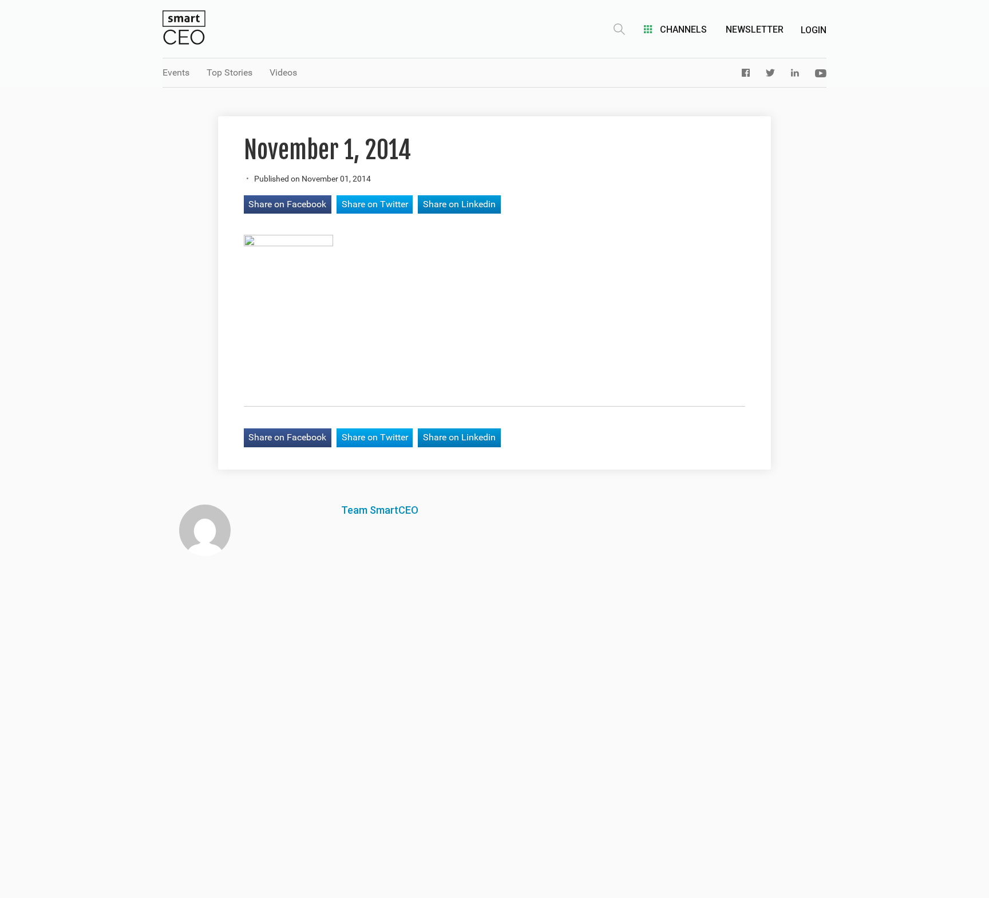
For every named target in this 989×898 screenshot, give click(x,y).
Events (176, 72)
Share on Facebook (287, 204)
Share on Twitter (375, 204)
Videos (283, 72)
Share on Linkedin (459, 204)
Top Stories (229, 72)
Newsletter (755, 29)
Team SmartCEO (379, 510)
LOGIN (813, 30)
